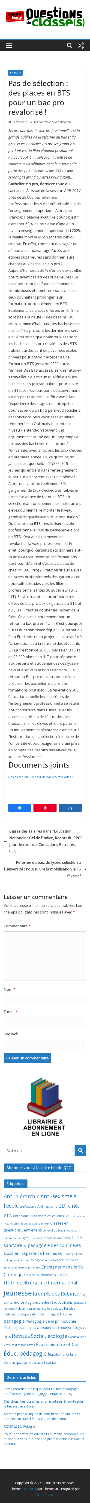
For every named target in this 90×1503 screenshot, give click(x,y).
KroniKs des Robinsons (59, 1293)
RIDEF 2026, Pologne (20, 1426)
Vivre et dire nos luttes (19, 1345)
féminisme (33, 1275)
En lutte (15, 72)
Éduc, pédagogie (25, 1353)
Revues (21, 1335)
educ (45, 1260)
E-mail (10, 1011)
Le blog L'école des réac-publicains (46, 1302)
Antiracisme (47, 1206)
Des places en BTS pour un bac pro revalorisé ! (40, 777)
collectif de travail (54, 1230)
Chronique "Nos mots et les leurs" (39, 1216)
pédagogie (14, 1321)
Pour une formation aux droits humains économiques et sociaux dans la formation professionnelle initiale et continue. (44, 1439)
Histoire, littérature (25, 1282)
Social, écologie (49, 1335)
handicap (48, 1274)
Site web (11, 1034)
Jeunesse (18, 1293)
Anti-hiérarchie (21, 1196)
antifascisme (28, 1207)
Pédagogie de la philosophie (51, 1321)
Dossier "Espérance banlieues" (33, 1253)
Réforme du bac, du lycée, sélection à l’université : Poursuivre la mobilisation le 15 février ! (42, 869)
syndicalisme (77, 1337)
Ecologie (35, 1260)
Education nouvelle (63, 1260)
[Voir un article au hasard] (80, 45)
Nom (9, 989)
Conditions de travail (57, 1238)
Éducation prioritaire (62, 1354)
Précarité (66, 1314)
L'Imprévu (11, 1302)
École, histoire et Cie (57, 1344)
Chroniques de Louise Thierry (31, 1223)
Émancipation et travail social (30, 1362)
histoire (62, 1275)
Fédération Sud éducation (54, 122)
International (62, 1282)
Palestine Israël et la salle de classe (39, 1309)
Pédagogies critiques (20, 1327)
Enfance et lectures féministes (22, 1267)
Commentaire (17, 926)
